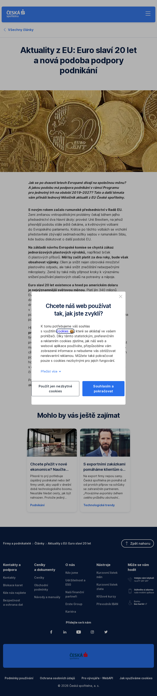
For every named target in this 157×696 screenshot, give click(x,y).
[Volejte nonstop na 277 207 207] (141, 578)
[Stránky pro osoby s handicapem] (141, 601)
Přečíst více (49, 371)
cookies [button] (63, 331)
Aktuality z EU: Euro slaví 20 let (69, 543)
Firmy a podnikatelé (17, 543)
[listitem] (120, 296)
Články (39, 543)
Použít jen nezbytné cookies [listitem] (55, 388)
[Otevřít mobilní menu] (148, 13)
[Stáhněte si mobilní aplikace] (141, 590)
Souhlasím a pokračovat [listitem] (103, 388)
